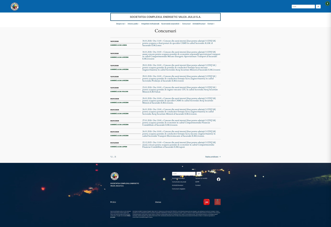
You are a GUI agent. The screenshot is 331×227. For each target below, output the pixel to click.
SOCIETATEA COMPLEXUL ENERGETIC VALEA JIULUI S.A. (165, 16)
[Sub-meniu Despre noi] (125, 23)
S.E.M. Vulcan (122, 91)
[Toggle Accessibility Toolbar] (327, 3)
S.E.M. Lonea (122, 45)
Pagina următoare (213, 157)
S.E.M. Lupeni (122, 147)
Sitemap (158, 202)
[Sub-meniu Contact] (214, 23)
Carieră (113, 45)
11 (115, 157)
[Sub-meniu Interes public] (138, 23)
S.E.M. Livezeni (122, 57)
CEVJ (114, 202)
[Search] (318, 6)
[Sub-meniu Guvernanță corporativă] (179, 23)
